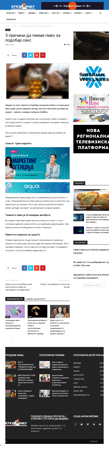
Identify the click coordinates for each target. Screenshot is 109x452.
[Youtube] (100, 424)
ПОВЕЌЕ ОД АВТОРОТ (35, 299)
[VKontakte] (94, 424)
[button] (100, 13)
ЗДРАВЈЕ (31, 13)
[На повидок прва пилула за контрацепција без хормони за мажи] (15, 311)
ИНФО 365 (10, 13)
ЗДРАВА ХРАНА (80, 387)
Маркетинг (11, 19)
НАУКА (88, 13)
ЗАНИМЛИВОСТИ (81, 395)
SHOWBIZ (77, 13)
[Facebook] (75, 424)
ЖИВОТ (21, 13)
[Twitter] (81, 424)
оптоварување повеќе (92, 285)
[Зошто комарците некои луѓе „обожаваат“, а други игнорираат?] (10, 393)
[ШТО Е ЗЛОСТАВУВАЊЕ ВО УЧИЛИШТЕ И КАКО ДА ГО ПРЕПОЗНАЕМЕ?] (10, 364)
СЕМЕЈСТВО (43, 13)
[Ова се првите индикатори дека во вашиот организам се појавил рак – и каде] (44, 364)
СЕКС (14, 26)
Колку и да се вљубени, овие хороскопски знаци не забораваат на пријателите (18, 287)
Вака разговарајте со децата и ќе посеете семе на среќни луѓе (60, 393)
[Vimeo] (88, 424)
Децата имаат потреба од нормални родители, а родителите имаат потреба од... (60, 380)
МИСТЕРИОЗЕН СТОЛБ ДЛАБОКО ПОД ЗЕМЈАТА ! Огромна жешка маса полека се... (26, 380)
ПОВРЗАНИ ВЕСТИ (15, 299)
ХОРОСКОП (78, 375)
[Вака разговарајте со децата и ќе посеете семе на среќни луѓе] (44, 393)
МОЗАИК (66, 13)
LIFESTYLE (55, 13)
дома (7, 26)
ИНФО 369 (78, 391)
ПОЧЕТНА (93, 441)
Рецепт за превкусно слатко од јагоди (55, 285)
